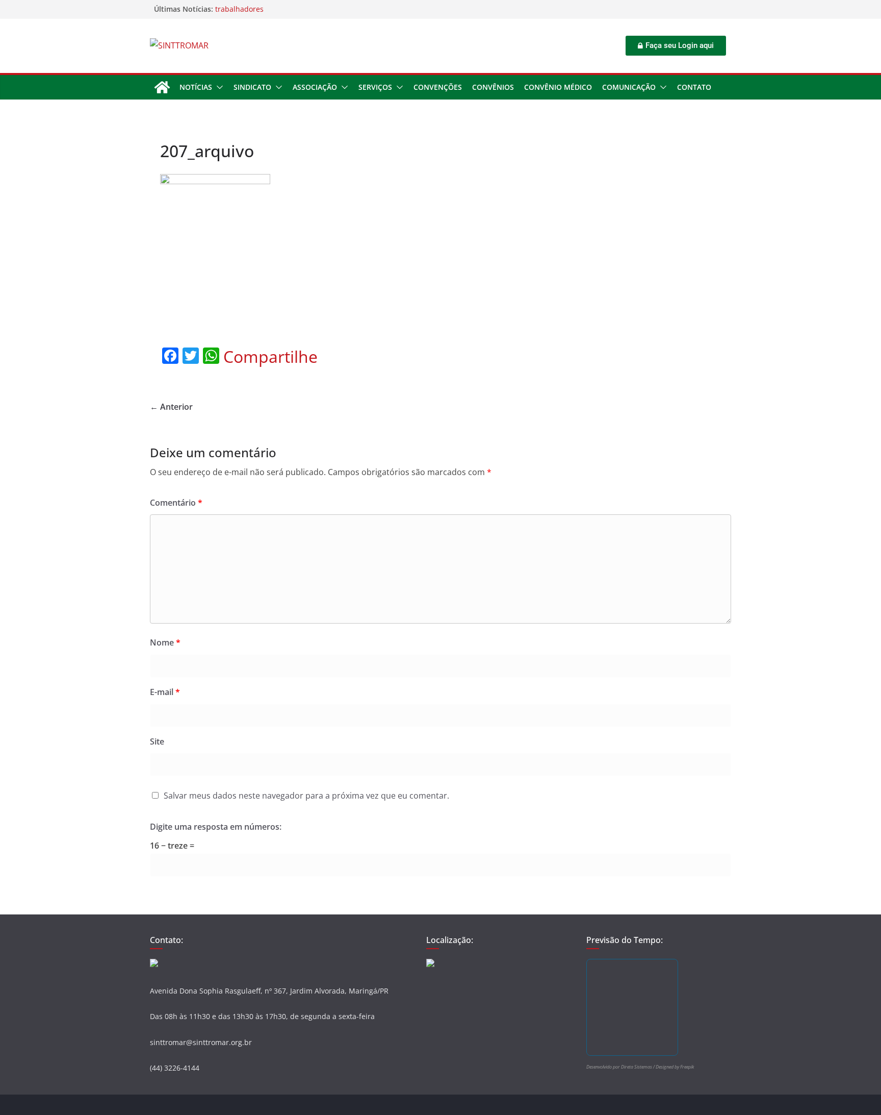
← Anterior (171, 406)
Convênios (493, 87)
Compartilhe (270, 357)
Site (157, 741)
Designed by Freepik (675, 1066)
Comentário (176, 502)
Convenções (437, 87)
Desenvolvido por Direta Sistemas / (621, 1066)
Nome (165, 642)
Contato (694, 87)
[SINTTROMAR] (162, 87)
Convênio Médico (558, 87)
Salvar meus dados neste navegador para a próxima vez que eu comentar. (306, 795)
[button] (217, 87)
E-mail (165, 692)
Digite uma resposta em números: (215, 826)
